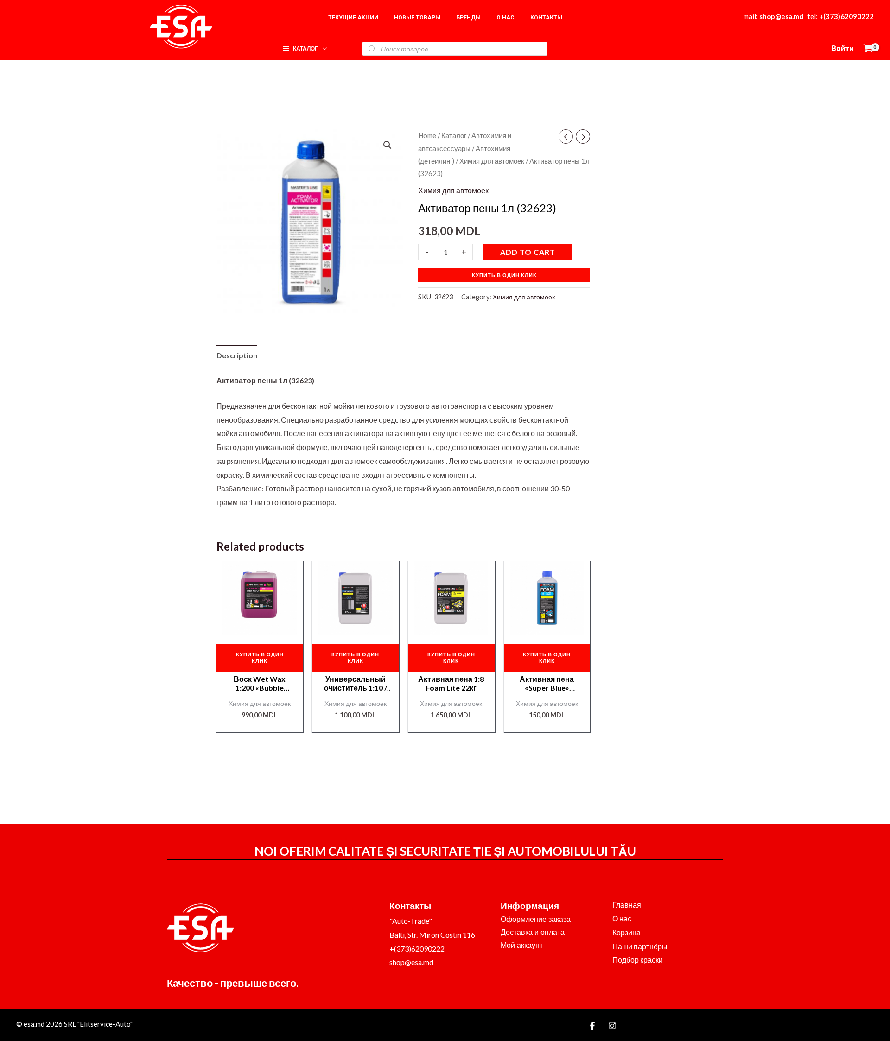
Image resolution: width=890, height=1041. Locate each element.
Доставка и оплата (533, 932)
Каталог (453, 135)
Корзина (626, 932)
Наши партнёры (640, 946)
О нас (621, 918)
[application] (322, 46)
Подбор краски (637, 959)
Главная (626, 904)
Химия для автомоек (491, 161)
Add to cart (527, 252)
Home (427, 135)
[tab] (236, 355)
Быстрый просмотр (259, 627)
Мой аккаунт (522, 945)
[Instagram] (612, 1026)
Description (236, 355)
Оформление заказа (536, 919)
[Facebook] (592, 1026)
